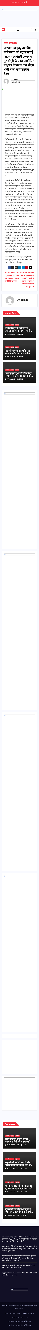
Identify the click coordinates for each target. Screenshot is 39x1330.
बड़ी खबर (11, 43)
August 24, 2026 (13, 1215)
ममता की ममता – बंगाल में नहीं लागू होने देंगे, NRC (19, 1321)
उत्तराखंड (6, 43)
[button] (32, 30)
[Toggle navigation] (17, 29)
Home (7, 1313)
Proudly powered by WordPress (13, 1305)
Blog (18, 1313)
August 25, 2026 (13, 1145)
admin (16, 79)
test (26, 1317)
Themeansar (19, 1308)
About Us (13, 1313)
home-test (20, 1317)
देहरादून (12, 324)
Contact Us (25, 1313)
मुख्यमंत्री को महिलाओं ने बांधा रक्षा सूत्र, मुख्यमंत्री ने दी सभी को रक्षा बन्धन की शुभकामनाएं (18, 1211)
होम (15, 43)
